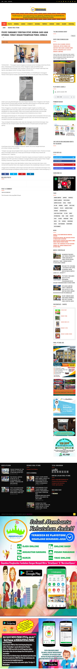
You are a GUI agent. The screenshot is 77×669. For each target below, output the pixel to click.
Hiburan (71, 24)
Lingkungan (70, 221)
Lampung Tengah (68, 208)
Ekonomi (51, 24)
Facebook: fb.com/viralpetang (59, 481)
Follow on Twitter (58, 157)
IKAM (63, 216)
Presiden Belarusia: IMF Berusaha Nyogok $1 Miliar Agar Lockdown (64, 238)
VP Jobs (65, 213)
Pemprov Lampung (58, 200)
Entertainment (57, 226)
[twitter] (59, 1)
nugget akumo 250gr (66, 334)
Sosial (64, 202)
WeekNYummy (69, 223)
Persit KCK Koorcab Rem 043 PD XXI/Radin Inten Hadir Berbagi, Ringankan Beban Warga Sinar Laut (17, 490)
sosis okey (64, 310)
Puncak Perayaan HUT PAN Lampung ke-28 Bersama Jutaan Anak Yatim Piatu (17, 470)
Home (2, 1)
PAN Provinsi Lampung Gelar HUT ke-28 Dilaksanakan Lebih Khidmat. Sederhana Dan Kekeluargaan (16, 480)
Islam (67, 216)
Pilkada (69, 202)
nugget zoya (64, 328)
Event (55, 218)
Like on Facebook (58, 160)
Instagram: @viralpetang (58, 483)
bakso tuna (64, 316)
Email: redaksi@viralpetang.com (60, 479)
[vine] (68, 1)
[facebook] (57, 1)
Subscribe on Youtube (59, 164)
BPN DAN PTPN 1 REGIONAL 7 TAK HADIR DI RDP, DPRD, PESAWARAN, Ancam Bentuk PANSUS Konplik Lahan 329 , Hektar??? (64, 269)
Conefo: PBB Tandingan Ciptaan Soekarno (63, 243)
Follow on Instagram (59, 168)
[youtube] (70, 1)
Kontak (5, 1)
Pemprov (44, 24)
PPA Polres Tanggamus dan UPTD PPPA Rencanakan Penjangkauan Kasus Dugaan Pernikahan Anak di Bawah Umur (64, 279)
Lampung (65, 197)
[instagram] (63, 1)
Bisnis (58, 24)
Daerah (23, 24)
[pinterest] (72, 1)
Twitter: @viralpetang (57, 485)
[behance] (66, 1)
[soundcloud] (75, 1)
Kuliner (64, 24)
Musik (55, 221)
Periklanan (10, 1)
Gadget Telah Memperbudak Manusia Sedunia (62, 235)
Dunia (71, 218)
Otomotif (30, 24)
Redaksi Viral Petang (13, 28)
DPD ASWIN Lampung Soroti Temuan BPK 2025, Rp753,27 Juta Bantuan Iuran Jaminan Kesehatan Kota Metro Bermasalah (63, 289)
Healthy (71, 216)
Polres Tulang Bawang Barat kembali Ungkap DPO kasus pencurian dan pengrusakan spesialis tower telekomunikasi (42, 480)
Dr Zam (55, 205)
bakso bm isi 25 (65, 322)
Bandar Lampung (57, 197)
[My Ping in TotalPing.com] (55, 494)
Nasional (37, 24)
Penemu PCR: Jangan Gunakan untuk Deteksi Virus (62, 246)
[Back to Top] (74, 514)
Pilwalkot (56, 208)
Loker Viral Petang (58, 213)
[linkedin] (61, 1)
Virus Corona (66, 200)
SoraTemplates (29, 514)
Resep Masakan (62, 223)
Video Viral (71, 205)
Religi (55, 223)
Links (4, 28)
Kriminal (16, 24)
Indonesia (71, 197)
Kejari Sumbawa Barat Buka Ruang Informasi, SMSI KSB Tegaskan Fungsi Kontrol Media (68, 298)
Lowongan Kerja (63, 210)
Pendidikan (66, 218)
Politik (10, 24)
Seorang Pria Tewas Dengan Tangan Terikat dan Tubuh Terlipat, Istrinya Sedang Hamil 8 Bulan (42, 505)
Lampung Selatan (57, 202)
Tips (59, 221)
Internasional (57, 216)
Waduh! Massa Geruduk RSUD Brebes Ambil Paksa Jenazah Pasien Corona (64, 241)
